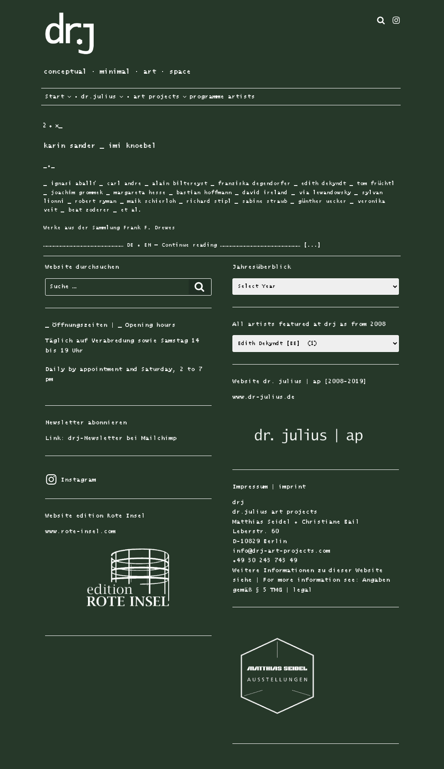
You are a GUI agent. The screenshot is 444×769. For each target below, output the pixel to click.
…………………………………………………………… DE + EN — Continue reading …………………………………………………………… (171, 245)
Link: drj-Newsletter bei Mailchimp (110, 438)
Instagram (70, 480)
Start (52, 97)
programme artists (222, 97)
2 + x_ (52, 126)
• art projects (153, 97)
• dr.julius (95, 97)
